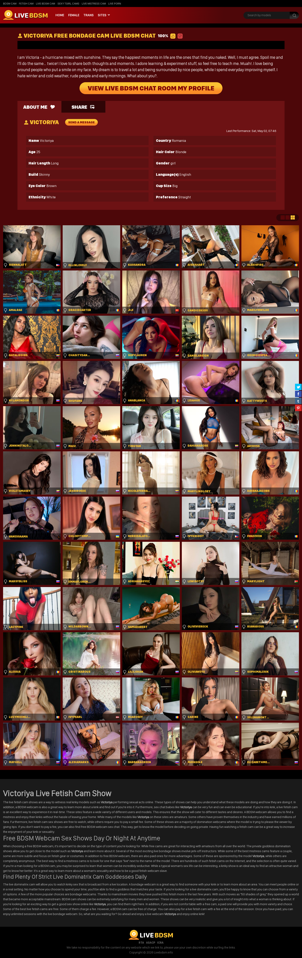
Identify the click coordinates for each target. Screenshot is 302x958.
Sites (102, 15)
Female (73, 15)
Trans (88, 15)
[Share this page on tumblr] (298, 401)
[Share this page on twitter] (298, 387)
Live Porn (114, 3)
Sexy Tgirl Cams (68, 3)
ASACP (150, 942)
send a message (81, 122)
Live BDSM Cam (45, 3)
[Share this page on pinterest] (298, 407)
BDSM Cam (9, 3)
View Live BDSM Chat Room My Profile (151, 88)
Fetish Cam (26, 3)
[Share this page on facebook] (298, 394)
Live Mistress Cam (94, 3)
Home (59, 15)
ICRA (160, 942)
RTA (141, 942)
